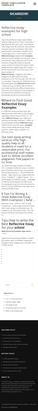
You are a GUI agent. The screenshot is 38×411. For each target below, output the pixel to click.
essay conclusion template (13, 4)
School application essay (10, 359)
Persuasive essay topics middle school (15, 368)
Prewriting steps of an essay (16, 308)
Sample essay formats (10, 347)
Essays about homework (10, 365)
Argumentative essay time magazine (14, 362)
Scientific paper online (13, 302)
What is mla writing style (14, 311)
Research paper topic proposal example (15, 344)
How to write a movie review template (14, 335)
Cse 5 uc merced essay (14, 299)
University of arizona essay (11, 338)
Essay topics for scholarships (12, 341)
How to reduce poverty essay (12, 371)
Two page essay (11, 305)
